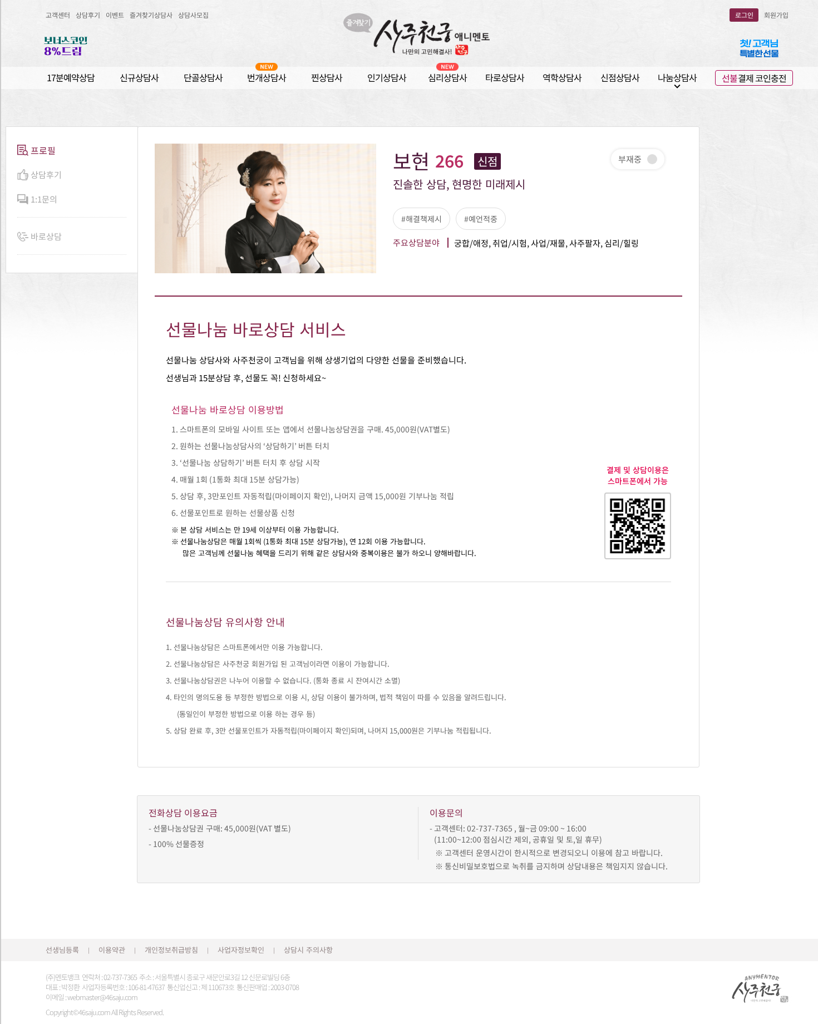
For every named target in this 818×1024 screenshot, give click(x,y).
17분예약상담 (71, 77)
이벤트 (115, 14)
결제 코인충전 (754, 78)
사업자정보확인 (241, 949)
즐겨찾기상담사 (151, 14)
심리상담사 (447, 77)
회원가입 (776, 14)
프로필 (43, 150)
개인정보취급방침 (171, 949)
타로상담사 (504, 77)
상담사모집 (193, 14)
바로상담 (46, 236)
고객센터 (58, 14)
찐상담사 (326, 77)
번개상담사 (266, 77)
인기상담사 (386, 77)
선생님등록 (62, 949)
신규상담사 (139, 77)
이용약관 (111, 949)
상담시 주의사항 (308, 949)
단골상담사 (203, 77)
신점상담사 (619, 77)
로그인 (744, 14)
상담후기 (88, 14)
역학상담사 (562, 77)
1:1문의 (44, 199)
